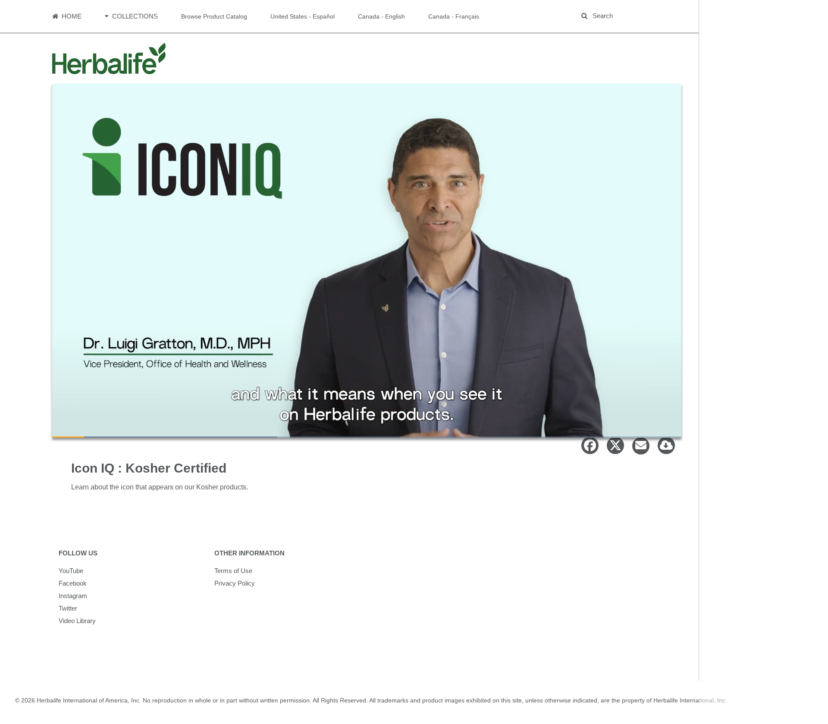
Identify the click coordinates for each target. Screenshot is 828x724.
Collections (134, 16)
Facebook (73, 583)
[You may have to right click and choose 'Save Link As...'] (663, 447)
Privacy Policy (234, 583)
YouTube (71, 570)
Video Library (77, 620)
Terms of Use (233, 570)
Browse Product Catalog (214, 16)
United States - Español (302, 16)
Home (71, 16)
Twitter (68, 608)
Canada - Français (453, 16)
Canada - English (381, 16)
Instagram (73, 595)
